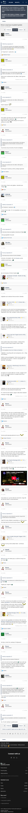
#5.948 (25, 651)
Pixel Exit (6, 810)
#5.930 (25, 135)
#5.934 (25, 224)
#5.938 (25, 409)
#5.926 (25, 39)
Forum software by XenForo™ (11, 808)
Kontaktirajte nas (4, 744)
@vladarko (7, 602)
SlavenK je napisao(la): (6, 577)
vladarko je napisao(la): (6, 69)
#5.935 (25, 248)
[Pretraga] (26, 2)
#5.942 (25, 508)
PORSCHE (7, 194)
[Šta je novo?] (23, 2)
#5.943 (25, 531)
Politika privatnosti (21, 744)
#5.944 (25, 555)
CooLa (3, 26)
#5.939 (25, 431)
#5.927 (25, 65)
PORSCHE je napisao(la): (7, 44)
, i (7, 237)
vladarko (7, 33)
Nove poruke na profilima (6, 800)
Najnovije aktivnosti (5, 803)
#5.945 (25, 573)
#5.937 (25, 293)
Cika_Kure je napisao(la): (7, 347)
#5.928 (25, 92)
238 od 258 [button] (15, 29)
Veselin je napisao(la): (6, 656)
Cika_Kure (7, 242)
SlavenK (7, 549)
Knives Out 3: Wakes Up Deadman (15, 350)
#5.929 (25, 114)
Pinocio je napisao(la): (6, 252)
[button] (1, 2)
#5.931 (25, 157)
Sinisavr (7, 489)
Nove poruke (3, 797)
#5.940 (25, 448)
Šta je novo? (3, 795)
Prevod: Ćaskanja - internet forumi (7, 811)
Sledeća (20, 29)
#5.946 (25, 597)
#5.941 (25, 494)
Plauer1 (7, 151)
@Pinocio (3, 558)
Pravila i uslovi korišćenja (12, 744)
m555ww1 (25, 791)
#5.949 (25, 680)
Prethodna (9, 29)
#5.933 (25, 199)
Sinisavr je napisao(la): (6, 139)
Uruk (6, 59)
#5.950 (25, 710)
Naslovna (5, 746)
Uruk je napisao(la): (6, 97)
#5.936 (25, 269)
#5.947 (25, 638)
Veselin (7, 633)
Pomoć (2, 746)
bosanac (18, 258)
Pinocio (7, 129)
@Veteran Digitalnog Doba (7, 621)
